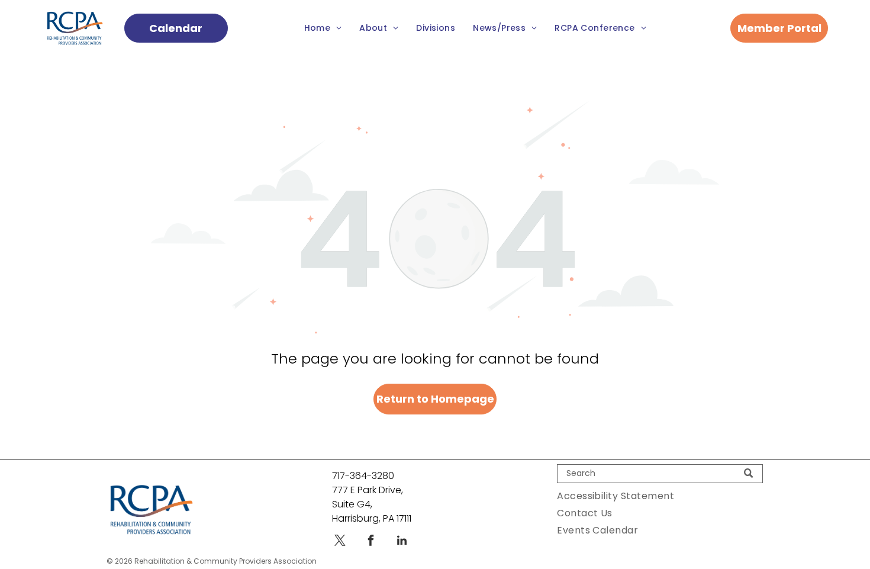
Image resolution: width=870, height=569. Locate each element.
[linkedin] (402, 542)
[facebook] (371, 542)
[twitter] (340, 542)
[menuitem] (323, 28)
